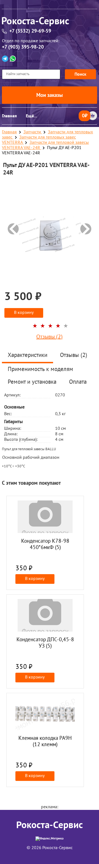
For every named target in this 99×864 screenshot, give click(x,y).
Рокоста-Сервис (49, 825)
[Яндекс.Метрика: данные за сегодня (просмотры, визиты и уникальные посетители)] (49, 838)
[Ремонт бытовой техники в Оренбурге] (49, 22)
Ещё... (31, 115)
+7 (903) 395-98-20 (23, 47)
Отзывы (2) (49, 337)
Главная (9, 115)
